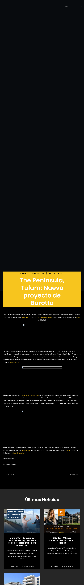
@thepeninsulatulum (18, 453)
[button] (66, 6)
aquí (68, 450)
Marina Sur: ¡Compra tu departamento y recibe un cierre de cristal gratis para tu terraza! (21, 542)
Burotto (78, 317)
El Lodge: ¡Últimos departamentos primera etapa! (62, 540)
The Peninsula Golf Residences (43, 317)
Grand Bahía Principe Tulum (30, 395)
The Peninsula (14, 362)
